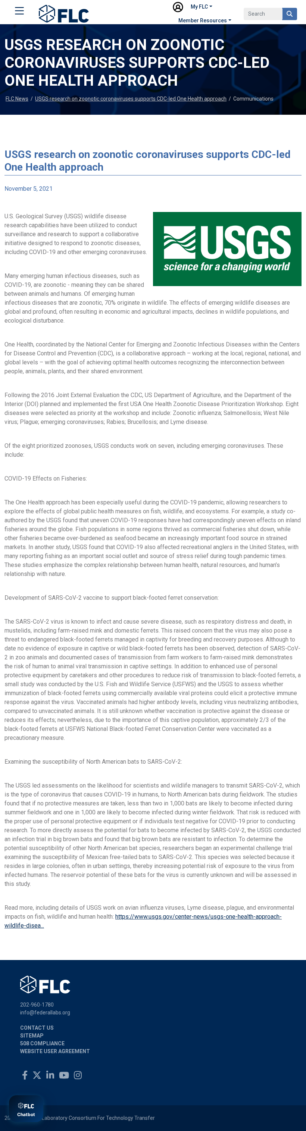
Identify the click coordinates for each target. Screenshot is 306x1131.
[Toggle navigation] (19, 12)
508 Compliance (42, 1043)
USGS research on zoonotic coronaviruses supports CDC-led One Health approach (131, 99)
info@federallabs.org (45, 1013)
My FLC (199, 7)
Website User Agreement (55, 1051)
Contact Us (37, 1028)
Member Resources (202, 20)
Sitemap (32, 1036)
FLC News (17, 99)
